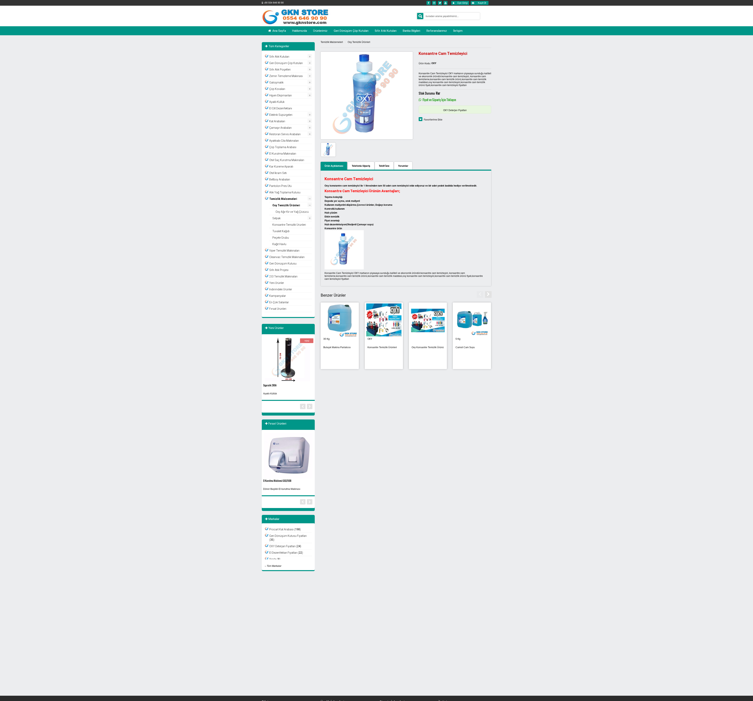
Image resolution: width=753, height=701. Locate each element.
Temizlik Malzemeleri (332, 41)
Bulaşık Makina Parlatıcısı (337, 347)
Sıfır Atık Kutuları (279, 56)
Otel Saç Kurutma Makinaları (286, 160)
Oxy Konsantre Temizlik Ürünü (428, 347)
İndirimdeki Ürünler (280, 289)
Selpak (276, 218)
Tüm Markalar (274, 565)
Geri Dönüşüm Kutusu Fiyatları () (288, 537)
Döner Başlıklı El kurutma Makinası (281, 489)
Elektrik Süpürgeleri (280, 114)
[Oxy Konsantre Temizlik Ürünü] (428, 320)
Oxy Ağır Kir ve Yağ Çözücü (292, 211)
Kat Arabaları (277, 121)
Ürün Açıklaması (334, 166)
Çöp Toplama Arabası (282, 147)
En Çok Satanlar (279, 302)
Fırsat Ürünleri (277, 308)
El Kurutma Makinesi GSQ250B (277, 480)
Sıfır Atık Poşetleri (280, 69)
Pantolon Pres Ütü (280, 185)
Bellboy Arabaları (279, 179)
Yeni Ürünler (276, 282)
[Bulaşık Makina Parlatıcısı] (340, 320)
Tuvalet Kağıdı (280, 231)
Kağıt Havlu (279, 244)
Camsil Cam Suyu (465, 347)
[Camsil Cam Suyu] (472, 320)
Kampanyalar (277, 295)
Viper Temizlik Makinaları (284, 250)
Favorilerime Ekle (433, 119)
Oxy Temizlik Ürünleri (359, 41)
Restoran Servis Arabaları (285, 134)
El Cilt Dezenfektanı (280, 108)
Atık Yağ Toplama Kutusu (284, 192)
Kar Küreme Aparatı (281, 166)
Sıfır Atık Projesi (278, 270)
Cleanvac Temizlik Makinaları (287, 257)
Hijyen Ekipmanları (280, 95)
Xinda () (274, 559)
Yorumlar (403, 166)
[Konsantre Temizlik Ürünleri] (384, 320)
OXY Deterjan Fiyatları (455, 110)
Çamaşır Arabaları (280, 127)
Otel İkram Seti (278, 173)
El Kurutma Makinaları (282, 153)
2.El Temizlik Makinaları (283, 276)
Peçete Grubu (280, 237)
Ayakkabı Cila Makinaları (284, 140)
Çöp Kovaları (277, 89)
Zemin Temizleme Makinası (286, 76)
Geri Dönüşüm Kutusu (282, 263)
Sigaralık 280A (269, 385)
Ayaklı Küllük (277, 101)
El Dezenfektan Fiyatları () (286, 552)
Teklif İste (384, 166)
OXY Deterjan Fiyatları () (285, 546)
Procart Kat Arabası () (285, 529)
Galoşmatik (276, 82)
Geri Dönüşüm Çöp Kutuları (286, 63)
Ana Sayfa (279, 31)
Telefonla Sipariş (361, 166)
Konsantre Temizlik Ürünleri (382, 347)
